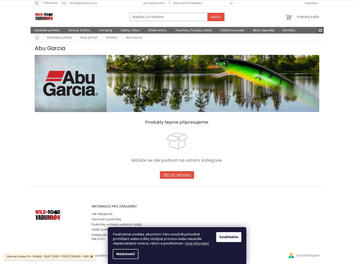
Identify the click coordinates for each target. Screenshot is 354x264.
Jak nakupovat (154, 3)
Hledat (216, 17)
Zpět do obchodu (177, 175)
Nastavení (125, 254)
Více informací (197, 243)
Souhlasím (228, 237)
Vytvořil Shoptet (308, 255)
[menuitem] (47, 30)
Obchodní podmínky (187, 3)
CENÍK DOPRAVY (103, 230)
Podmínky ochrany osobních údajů (117, 224)
